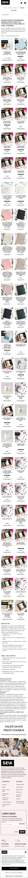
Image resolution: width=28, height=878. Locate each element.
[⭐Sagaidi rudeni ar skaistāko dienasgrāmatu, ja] (23, 742)
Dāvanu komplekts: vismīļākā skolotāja (7, 615)
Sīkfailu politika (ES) (6, 805)
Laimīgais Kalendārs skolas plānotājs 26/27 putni (21, 53)
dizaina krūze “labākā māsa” (20, 122)
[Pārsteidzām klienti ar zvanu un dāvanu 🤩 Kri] (23, 752)
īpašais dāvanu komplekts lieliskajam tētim (7, 53)
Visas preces (19, 787)
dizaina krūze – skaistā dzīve (7, 570)
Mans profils (19, 789)
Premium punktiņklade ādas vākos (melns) (7, 322)
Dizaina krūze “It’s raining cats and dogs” (20, 419)
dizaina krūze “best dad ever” (7, 372)
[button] (25, 852)
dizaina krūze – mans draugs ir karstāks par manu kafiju (7, 545)
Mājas (5, 7)
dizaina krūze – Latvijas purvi (21, 100)
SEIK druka (19, 792)
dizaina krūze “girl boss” (21, 372)
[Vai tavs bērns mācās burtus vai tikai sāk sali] (14, 752)
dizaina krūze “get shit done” (7, 419)
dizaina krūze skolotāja (20, 614)
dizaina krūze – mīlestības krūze (20, 544)
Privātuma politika (6, 802)
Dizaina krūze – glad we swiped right (21, 345)
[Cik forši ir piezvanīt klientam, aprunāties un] (4, 742)
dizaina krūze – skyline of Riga (7, 122)
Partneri (18, 798)
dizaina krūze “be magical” (7, 397)
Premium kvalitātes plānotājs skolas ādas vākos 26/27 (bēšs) (21, 274)
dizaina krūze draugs (20, 472)
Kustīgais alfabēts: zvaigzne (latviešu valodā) (21, 197)
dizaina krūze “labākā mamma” (21, 445)
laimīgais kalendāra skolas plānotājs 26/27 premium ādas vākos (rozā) (7, 224)
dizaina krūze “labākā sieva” (7, 147)
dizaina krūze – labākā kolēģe (21, 78)
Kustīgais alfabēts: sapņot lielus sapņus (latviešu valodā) (7, 197)
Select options (7, 229)
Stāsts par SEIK (20, 784)
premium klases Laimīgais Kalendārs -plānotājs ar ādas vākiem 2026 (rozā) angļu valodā (7, 274)
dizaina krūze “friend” (20, 397)
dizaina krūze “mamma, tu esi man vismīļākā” (7, 472)
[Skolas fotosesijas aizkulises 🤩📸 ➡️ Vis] (4, 752)
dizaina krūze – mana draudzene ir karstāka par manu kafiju (21, 520)
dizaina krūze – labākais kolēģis (7, 100)
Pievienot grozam (21, 60)
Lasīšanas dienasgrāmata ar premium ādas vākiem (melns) (21, 224)
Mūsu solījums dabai (6, 790)
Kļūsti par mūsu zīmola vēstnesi (20, 802)
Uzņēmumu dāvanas (19, 795)
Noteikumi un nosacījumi (5, 798)
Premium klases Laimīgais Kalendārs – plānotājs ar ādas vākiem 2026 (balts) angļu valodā (7, 249)
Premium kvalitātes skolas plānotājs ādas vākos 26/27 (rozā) (7, 299)
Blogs (3, 787)
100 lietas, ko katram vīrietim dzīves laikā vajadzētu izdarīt (7, 346)
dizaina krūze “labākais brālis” (20, 147)
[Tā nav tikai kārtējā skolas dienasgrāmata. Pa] (14, 742)
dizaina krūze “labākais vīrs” (7, 172)
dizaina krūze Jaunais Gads (20, 497)
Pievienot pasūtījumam (7, 60)
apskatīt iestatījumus (13, 872)
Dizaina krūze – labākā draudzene (7, 78)
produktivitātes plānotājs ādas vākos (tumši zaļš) (21, 322)
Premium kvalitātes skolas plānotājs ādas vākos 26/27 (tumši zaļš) (21, 299)
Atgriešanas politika (5, 794)
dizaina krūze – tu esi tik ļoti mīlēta (20, 570)
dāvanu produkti (14, 7)
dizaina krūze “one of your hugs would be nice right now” (7, 446)
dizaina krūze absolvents (20, 172)
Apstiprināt (14, 868)
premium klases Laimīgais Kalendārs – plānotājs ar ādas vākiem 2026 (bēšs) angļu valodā (21, 249)
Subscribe (22, 823)
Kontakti (4, 784)
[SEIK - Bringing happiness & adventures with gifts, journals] (9, 2)
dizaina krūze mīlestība (7, 592)
